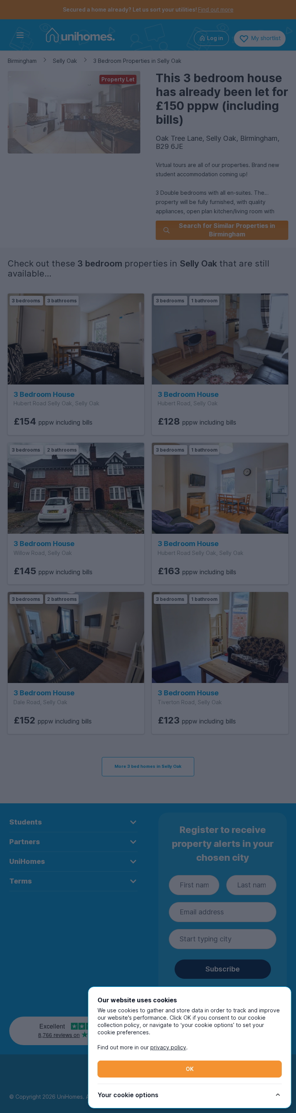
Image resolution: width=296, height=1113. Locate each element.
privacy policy (168, 1047)
